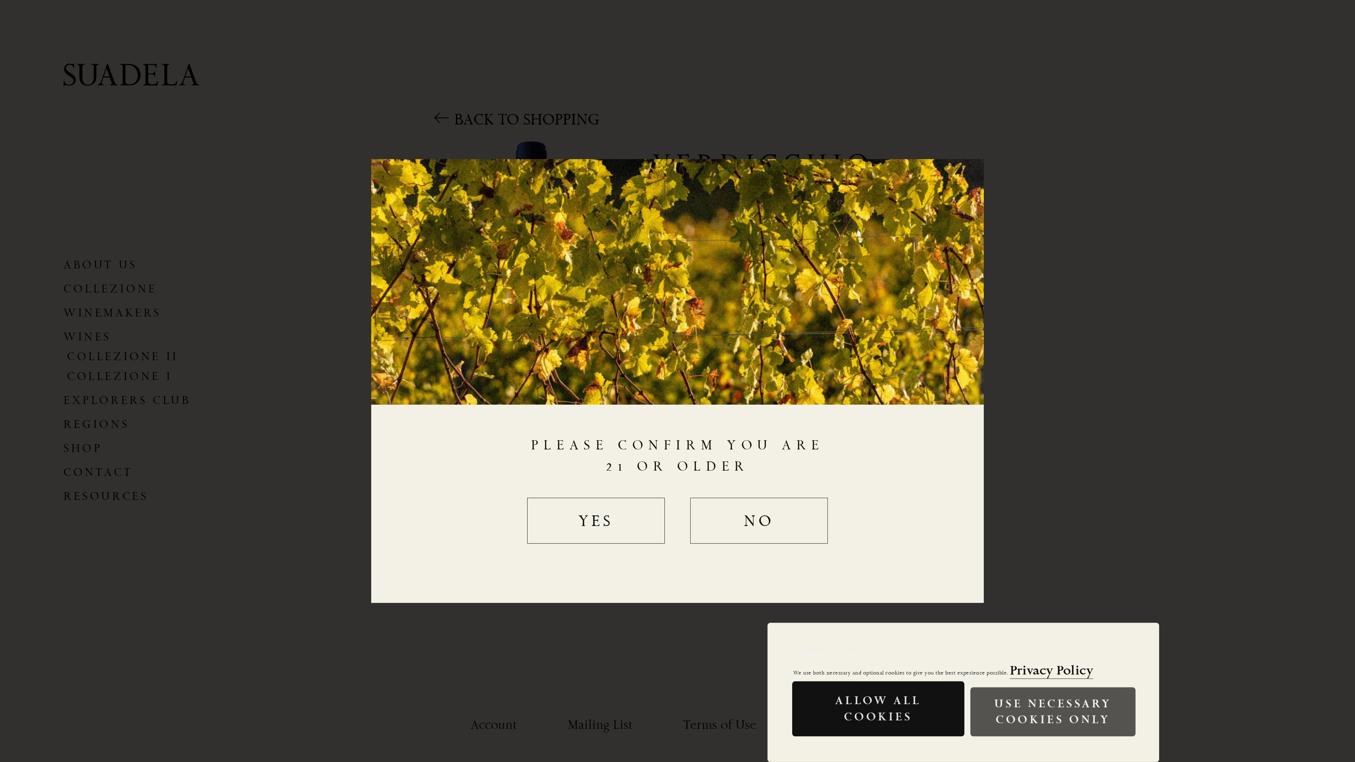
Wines (87, 336)
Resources (106, 496)
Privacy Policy (1051, 670)
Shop (83, 448)
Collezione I (119, 376)
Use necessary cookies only (1052, 711)
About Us (100, 264)
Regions (96, 424)
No (759, 521)
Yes (595, 521)
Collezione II (123, 356)
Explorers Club (127, 400)
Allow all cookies (878, 709)
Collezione (110, 288)
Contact (98, 472)
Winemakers (112, 312)
